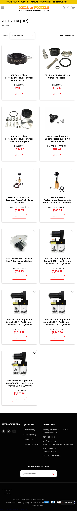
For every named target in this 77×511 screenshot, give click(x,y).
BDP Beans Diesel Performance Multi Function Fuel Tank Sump (19, 78)
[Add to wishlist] (34, 47)
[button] (3, 8)
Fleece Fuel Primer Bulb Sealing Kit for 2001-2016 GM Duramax (57, 139)
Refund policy (29, 439)
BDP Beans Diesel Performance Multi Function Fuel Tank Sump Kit (19, 139)
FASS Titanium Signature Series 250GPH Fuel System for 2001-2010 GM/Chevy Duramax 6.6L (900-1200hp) (57, 324)
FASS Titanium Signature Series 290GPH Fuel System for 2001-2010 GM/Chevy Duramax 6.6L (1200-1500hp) (19, 324)
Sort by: (5, 35)
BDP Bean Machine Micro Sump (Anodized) (57, 76)
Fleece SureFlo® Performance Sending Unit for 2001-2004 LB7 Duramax (57, 200)
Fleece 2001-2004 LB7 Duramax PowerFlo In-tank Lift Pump (19, 200)
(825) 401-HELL (49, 437)
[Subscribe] (53, 473)
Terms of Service (30, 444)
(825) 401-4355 (49, 441)
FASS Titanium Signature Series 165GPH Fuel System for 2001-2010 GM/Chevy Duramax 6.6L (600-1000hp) (57, 263)
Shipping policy (38, 505)
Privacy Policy (29, 430)
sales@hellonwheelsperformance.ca (58, 444)
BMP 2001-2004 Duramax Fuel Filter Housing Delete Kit (19, 261)
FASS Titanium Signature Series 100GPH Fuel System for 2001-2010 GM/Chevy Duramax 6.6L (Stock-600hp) (19, 385)
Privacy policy (23, 502)
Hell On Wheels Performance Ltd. (31, 500)
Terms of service (37, 502)
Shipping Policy (29, 434)
